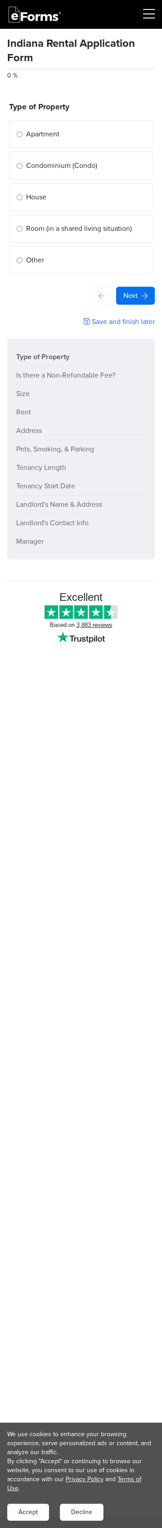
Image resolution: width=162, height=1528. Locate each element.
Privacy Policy (85, 1479)
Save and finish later (122, 321)
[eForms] (35, 14)
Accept (28, 1512)
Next (130, 295)
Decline (81, 1512)
